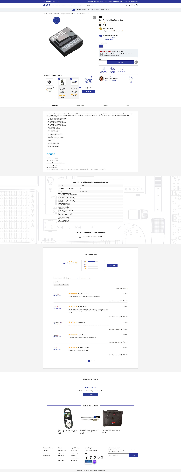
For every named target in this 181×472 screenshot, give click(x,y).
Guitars (49, 13)
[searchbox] (58, 278)
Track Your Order (47, 453)
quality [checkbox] (55, 285)
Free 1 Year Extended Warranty (131, 1)
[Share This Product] (94, 17)
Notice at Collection (75, 458)
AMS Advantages (62, 450)
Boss (100, 16)
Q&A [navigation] (127, 105)
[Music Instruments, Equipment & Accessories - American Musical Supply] (46, 5)
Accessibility (73, 455)
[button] (137, 5)
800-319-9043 (110, 80)
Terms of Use (74, 460)
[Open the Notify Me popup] (101, 54)
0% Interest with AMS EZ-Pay (110, 35)
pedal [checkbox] (67, 285)
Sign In (133, 5)
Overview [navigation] (55, 105)
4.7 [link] (106, 22)
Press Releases (61, 460)
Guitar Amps (55, 13)
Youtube (86, 457)
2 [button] (91, 361)
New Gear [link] (74, 5)
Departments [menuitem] (56, 5)
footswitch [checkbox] (61, 285)
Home (44, 13)
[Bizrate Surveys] (90, 463)
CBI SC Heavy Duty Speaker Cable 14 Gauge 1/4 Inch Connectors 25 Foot (62, 90)
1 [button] (89, 361)
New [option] (101, 46)
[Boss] (51, 156)
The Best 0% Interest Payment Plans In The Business (114, 1)
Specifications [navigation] (80, 105)
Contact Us (45, 450)
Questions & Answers (90, 379)
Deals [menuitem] (68, 5)
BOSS (56, 158)
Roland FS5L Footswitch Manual (92, 236)
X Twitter (102, 457)
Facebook (94, 457)
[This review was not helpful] (125, 301)
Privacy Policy (74, 450)
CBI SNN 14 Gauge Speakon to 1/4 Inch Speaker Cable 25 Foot (74, 89)
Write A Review (112, 265)
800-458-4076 (93, 450)
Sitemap (60, 458)
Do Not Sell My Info (75, 453)
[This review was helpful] (123, 301)
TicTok (98, 457)
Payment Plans (61, 453)
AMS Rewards (61, 455)
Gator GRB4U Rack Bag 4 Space (111, 430)
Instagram (90, 457)
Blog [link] (79, 5)
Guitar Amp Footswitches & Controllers (67, 13)
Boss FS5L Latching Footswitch (49, 87)
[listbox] (118, 46)
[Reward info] (122, 30)
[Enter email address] (120, 455)
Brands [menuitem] (63, 5)
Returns (45, 458)
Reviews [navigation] (105, 105)
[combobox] (106, 5)
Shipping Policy (46, 455)
